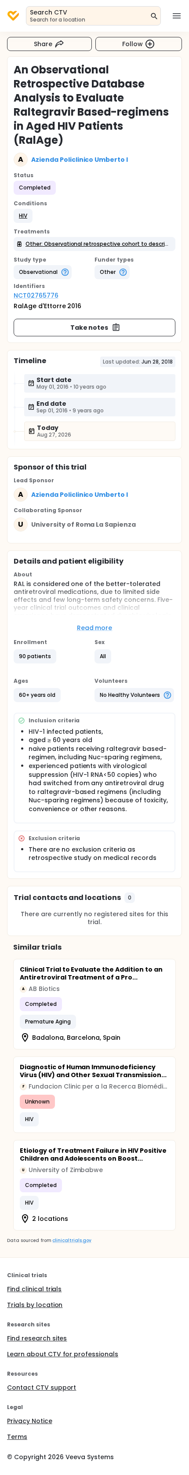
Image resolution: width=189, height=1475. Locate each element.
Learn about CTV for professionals (62, 1354)
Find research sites (37, 1338)
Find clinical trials (34, 1289)
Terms (17, 1436)
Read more (95, 628)
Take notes (89, 327)
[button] (23, 216)
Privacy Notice (29, 1421)
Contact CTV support (41, 1387)
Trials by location (34, 1304)
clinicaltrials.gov (71, 1240)
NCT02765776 (36, 295)
